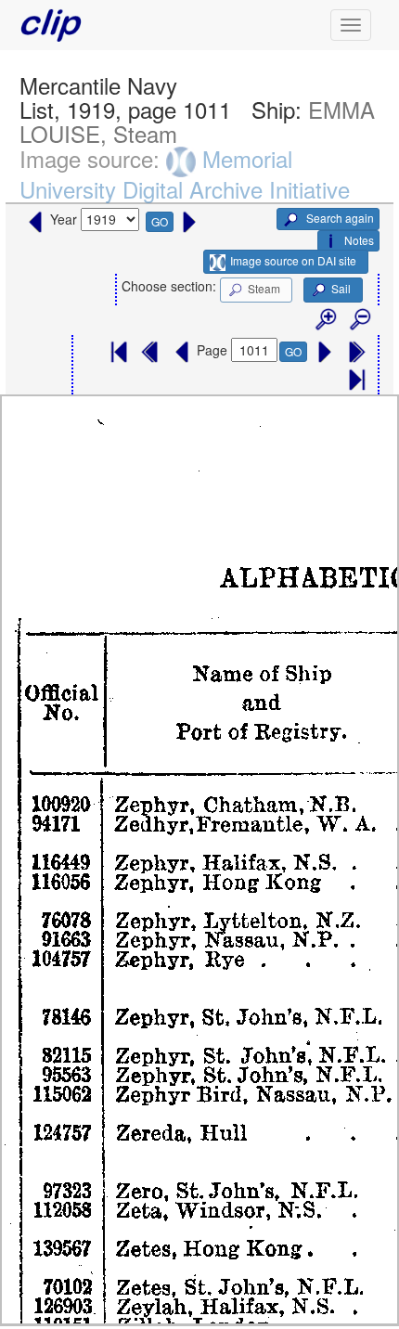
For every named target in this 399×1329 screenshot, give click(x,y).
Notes (359, 240)
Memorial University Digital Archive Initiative (184, 173)
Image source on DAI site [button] (293, 260)
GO (159, 221)
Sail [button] (341, 288)
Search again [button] (338, 218)
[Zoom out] (359, 320)
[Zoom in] (325, 320)
